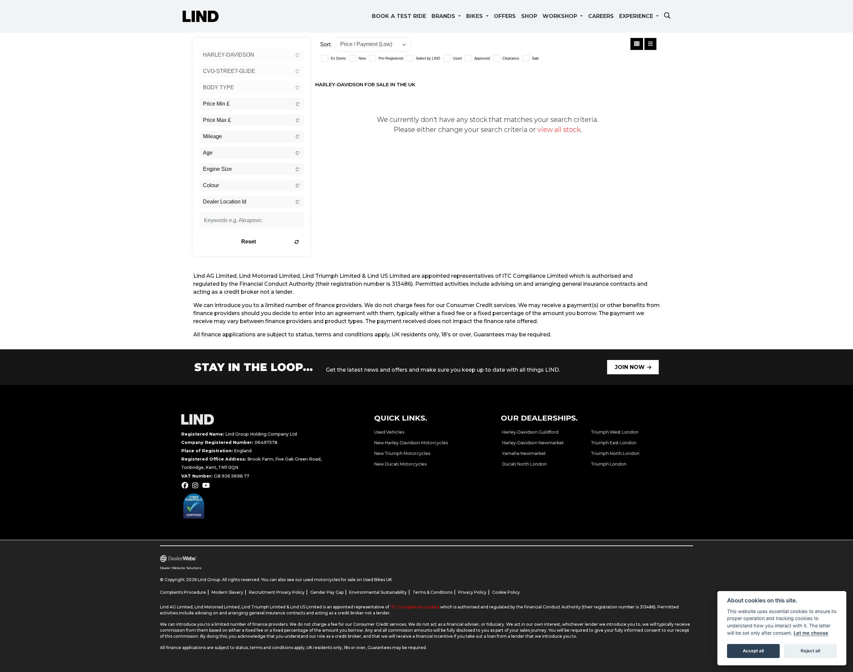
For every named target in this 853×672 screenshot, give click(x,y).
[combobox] (251, 55)
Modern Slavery (227, 592)
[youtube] (208, 485)
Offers (505, 16)
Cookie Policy (506, 592)
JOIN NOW (630, 367)
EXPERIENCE (637, 16)
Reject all (810, 650)
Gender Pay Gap (327, 592)
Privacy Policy (472, 592)
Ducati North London (524, 464)
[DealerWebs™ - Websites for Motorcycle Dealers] (276, 558)
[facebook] (186, 485)
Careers (601, 16)
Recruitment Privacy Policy (277, 592)
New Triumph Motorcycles (402, 453)
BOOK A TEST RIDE (399, 16)
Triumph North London (615, 453)
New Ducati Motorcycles (400, 464)
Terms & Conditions (432, 592)
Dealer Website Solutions (181, 568)
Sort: (325, 44)
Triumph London (608, 464)
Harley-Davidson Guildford (530, 432)
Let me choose (811, 633)
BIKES (475, 16)
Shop (529, 16)
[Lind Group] (201, 16)
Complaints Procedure (183, 592)
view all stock (558, 130)
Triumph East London (613, 442)
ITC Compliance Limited (415, 606)
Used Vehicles (389, 432)
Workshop (560, 16)
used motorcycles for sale (329, 579)
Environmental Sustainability (378, 592)
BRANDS (444, 16)
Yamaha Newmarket (524, 453)
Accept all (753, 650)
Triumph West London (614, 432)
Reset (248, 241)
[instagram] (197, 485)
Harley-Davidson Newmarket (533, 442)
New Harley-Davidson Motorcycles (411, 442)
